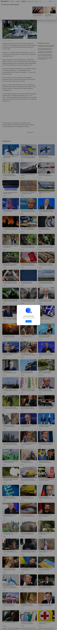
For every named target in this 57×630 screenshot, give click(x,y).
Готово (28, 321)
